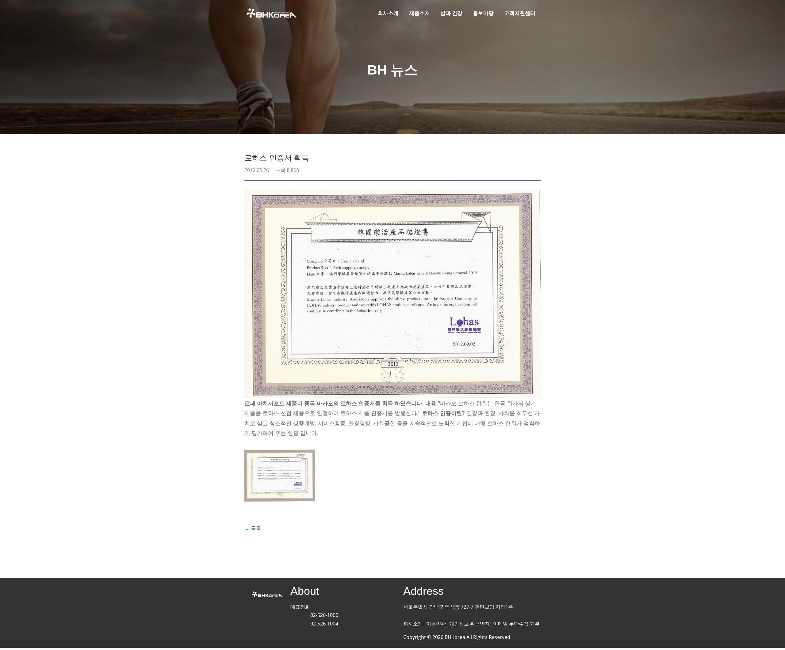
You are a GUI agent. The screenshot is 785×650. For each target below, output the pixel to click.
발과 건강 (451, 13)
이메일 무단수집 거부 (516, 623)
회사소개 (388, 13)
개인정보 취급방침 (469, 623)
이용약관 (436, 623)
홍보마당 (483, 13)
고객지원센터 (519, 13)
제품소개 (419, 13)
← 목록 (252, 528)
